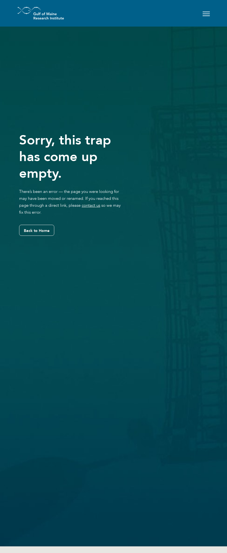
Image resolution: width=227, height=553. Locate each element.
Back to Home (37, 230)
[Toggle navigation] (206, 13)
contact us (91, 205)
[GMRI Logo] (34, 13)
